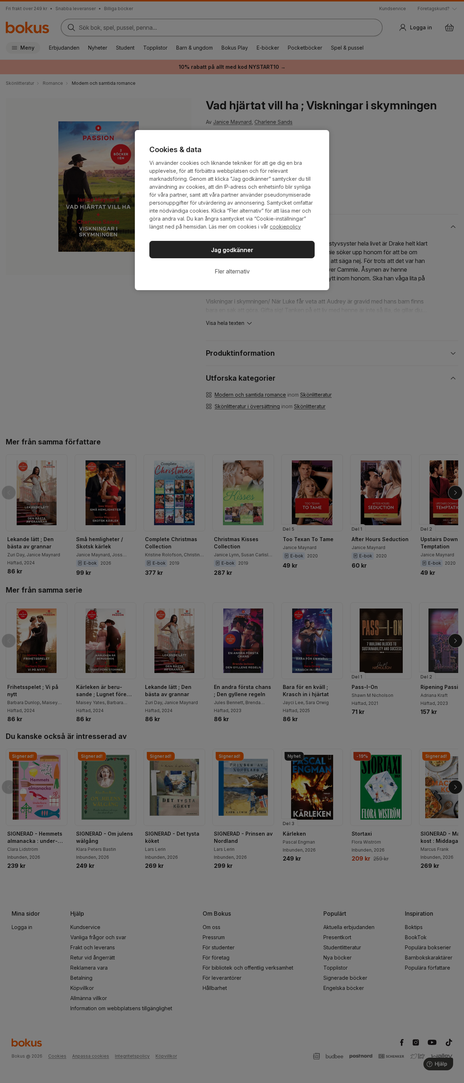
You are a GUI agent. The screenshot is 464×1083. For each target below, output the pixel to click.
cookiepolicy (285, 226)
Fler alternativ (232, 271)
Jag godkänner (232, 250)
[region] (232, 210)
